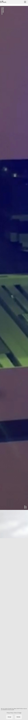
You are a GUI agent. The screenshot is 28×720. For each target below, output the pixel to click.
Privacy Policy (10, 712)
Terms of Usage (17, 712)
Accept (9, 717)
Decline (18, 717)
